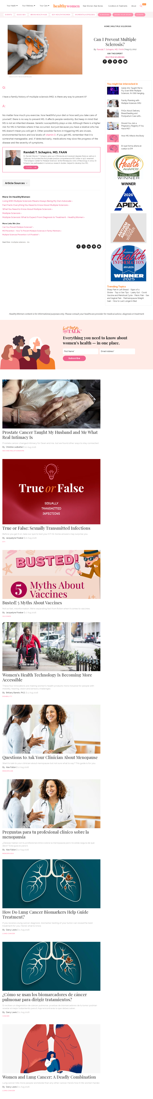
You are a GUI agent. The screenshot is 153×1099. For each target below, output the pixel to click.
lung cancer (8, 933)
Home (107, 26)
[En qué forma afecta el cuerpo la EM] (113, 148)
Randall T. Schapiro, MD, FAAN (110, 49)
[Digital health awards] (128, 166)
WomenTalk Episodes (85, 15)
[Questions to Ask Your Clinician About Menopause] (51, 729)
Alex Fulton (11, 767)
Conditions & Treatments (117, 6)
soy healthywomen (61, 15)
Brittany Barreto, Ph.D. (15, 693)
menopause (7, 771)
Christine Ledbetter (14, 447)
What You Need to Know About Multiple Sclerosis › (27, 209)
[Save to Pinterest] (115, 61)
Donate (140, 15)
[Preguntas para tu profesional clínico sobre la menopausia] (51, 803)
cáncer (5, 1016)
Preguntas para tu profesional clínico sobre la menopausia (45, 834)
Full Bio (29, 167)
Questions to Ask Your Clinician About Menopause (50, 757)
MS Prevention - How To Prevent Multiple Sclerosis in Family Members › (32, 231)
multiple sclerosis (121, 26)
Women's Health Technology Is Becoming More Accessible (47, 677)
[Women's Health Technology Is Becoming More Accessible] (51, 646)
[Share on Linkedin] (120, 61)
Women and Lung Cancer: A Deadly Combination (49, 1077)
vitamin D (51, 134)
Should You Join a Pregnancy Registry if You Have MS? (132, 126)
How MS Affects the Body (132, 136)
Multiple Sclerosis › (12, 213)
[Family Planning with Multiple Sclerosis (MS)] (113, 103)
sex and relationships (13, 451)
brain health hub (39, 15)
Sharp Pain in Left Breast (118, 289)
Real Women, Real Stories (93, 6)
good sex (21, 15)
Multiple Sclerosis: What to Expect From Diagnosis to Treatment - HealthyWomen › (43, 217)
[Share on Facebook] (105, 61)
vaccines (6, 616)
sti (3, 542)
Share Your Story (122, 15)
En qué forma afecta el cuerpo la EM (131, 147)
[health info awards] (128, 263)
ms (28, 242)
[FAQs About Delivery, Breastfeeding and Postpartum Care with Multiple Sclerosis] (113, 113)
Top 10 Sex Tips (122, 292)
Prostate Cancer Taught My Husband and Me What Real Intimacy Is (50, 434)
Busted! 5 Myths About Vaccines (32, 602)
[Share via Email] (125, 61)
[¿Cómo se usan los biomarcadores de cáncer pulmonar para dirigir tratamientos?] (51, 966)
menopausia (8, 853)
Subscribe (104, 15)
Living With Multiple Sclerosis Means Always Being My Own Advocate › (37, 201)
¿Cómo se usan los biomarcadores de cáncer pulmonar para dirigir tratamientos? (44, 997)
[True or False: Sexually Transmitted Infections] (51, 491)
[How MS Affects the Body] (113, 138)
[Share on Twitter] (110, 61)
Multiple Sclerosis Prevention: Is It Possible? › (21, 235)
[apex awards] (128, 196)
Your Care (43, 6)
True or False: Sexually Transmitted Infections (46, 528)
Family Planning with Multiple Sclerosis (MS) (131, 101)
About (133, 6)
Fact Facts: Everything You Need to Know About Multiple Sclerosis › (35, 205)
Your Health (11, 6)
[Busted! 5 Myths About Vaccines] (51, 574)
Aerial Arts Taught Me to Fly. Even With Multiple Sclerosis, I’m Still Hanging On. (132, 91)
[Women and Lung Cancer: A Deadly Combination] (51, 1048)
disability (7, 696)
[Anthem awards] (128, 228)
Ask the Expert (115, 54)
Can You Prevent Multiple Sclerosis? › (18, 227)
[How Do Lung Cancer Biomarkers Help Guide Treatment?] (51, 883)
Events (8, 15)
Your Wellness (27, 6)
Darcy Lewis (11, 930)
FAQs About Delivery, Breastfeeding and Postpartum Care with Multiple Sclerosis (130, 113)
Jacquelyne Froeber (14, 538)
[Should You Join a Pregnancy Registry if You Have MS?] (113, 125)
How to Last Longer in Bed (125, 301)
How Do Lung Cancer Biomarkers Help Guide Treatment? (45, 914)
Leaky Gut (135, 292)
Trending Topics (116, 286)
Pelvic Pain (139, 295)
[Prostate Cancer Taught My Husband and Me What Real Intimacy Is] (51, 404)
